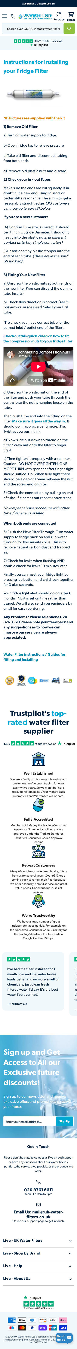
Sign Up (64, 1121)
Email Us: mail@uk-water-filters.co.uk (39, 1214)
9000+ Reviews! (52, 41)
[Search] (69, 28)
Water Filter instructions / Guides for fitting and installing (34, 657)
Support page (36, 1221)
